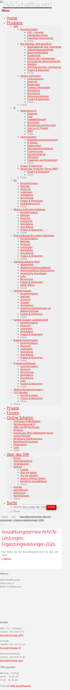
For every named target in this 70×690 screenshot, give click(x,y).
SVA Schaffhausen (21, 686)
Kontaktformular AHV (11, 635)
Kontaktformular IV (10, 648)
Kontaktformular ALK (11, 660)
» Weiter (6, 559)
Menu (6, 11)
